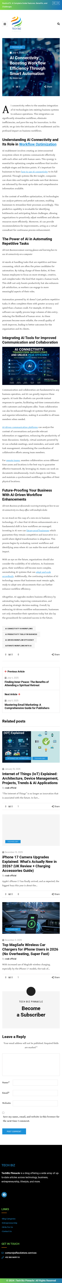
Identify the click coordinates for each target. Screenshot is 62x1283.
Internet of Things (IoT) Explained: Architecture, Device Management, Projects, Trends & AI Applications (30, 778)
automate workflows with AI (18, 646)
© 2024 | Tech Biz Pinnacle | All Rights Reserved (31, 1280)
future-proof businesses (37, 530)
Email (5, 1093)
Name (5, 1082)
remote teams (13, 460)
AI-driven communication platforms (20, 427)
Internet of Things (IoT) (18, 758)
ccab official (10, 788)
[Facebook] (4, 1194)
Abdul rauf (17, 78)
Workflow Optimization (37, 144)
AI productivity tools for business (21, 634)
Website (6, 1103)
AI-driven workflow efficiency (19, 640)
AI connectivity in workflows (19, 629)
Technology (17, 47)
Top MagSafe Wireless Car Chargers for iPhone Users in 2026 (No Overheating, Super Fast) (30, 949)
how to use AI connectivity (34, 171)
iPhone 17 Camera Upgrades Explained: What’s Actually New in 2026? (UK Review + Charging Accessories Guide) (29, 864)
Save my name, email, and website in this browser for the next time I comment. (31, 1118)
